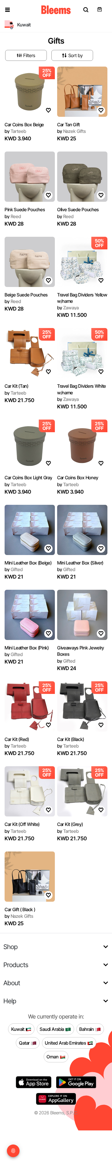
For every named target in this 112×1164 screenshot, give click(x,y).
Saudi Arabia (52, 1029)
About (11, 983)
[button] (7, 10)
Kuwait (18, 1029)
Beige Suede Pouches (26, 295)
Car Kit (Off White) (22, 824)
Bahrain (87, 1029)
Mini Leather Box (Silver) (80, 563)
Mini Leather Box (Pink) (27, 648)
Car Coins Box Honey (77, 477)
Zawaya (68, 307)
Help (9, 1001)
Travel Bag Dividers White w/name (81, 389)
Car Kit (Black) (70, 739)
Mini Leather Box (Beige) (28, 563)
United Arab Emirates (66, 1042)
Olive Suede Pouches (78, 209)
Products (15, 965)
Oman (53, 1056)
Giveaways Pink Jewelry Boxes (80, 651)
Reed (13, 216)
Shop (10, 946)
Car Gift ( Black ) (20, 909)
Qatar (25, 1042)
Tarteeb (15, 131)
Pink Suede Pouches (25, 209)
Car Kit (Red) (17, 739)
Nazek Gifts (71, 131)
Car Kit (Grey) (70, 824)
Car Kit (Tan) (16, 386)
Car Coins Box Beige (24, 124)
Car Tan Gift (68, 124)
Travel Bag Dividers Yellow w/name (82, 298)
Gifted (14, 569)
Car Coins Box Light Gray (28, 477)
